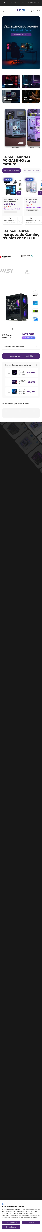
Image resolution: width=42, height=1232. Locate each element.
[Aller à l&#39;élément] (12, 329)
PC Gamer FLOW (31, 199)
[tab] (11, 170)
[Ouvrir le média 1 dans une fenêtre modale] (35, 292)
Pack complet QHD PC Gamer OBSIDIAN (11, 200)
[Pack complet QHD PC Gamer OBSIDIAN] (12, 187)
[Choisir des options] (18, 193)
